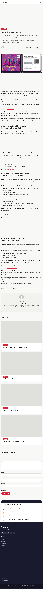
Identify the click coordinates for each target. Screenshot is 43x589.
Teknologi (4, 28)
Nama (2, 472)
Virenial (12, 585)
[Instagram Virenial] (8, 533)
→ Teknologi (3, 543)
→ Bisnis (3, 545)
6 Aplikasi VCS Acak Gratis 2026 (10, 515)
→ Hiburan (3, 547)
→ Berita (3, 539)
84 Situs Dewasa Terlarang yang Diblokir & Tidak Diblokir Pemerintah (18, 511)
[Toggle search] (37, 2)
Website (3, 483)
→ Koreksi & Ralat (4, 580)
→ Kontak (3, 559)
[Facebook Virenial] (2, 533)
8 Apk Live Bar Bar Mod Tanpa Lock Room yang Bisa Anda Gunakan (17, 519)
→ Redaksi (3, 561)
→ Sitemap (3, 576)
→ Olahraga (3, 549)
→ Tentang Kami (4, 557)
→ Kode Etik (3, 564)
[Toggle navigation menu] (40, 2)
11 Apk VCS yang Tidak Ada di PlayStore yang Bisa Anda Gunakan (16, 508)
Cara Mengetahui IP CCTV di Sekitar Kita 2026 (15, 378)
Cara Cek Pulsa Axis (11, 169)
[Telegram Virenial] (14, 533)
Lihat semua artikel (21, 309)
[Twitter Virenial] (5, 533)
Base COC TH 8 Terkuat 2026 (10, 410)
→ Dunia (3, 541)
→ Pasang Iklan (4, 566)
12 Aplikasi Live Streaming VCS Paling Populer (13, 504)
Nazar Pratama (21, 303)
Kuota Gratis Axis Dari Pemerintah (15, 217)
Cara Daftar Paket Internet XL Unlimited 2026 (15, 347)
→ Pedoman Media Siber (6, 563)
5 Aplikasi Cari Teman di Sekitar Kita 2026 (13, 441)
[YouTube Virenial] (11, 533)
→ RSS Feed (3, 572)
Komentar (3, 460)
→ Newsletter (4, 574)
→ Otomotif (3, 551)
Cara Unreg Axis (10, 109)
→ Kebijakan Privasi (5, 578)
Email (2, 477)
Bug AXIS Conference (12, 268)
